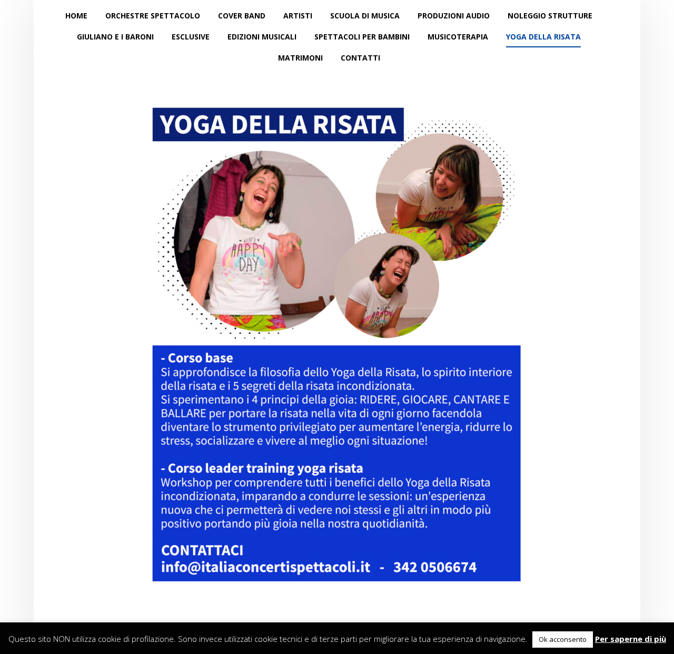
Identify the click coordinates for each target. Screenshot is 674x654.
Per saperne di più (630, 638)
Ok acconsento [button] (563, 639)
